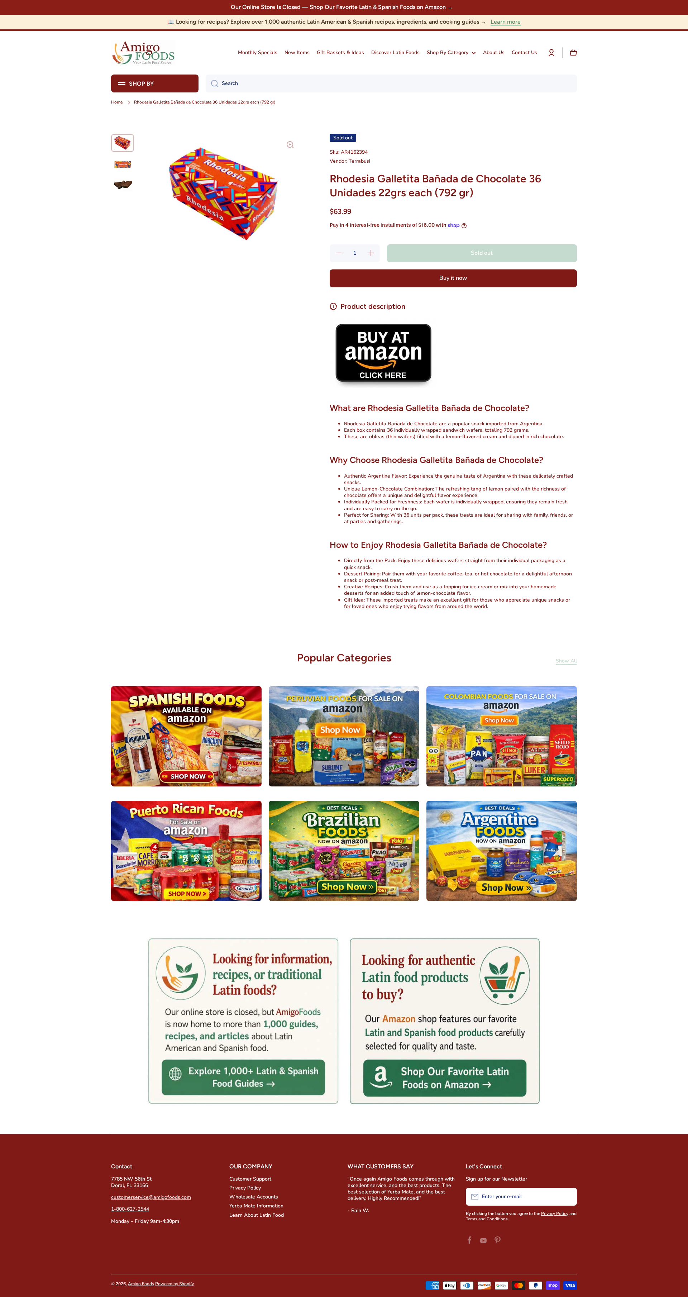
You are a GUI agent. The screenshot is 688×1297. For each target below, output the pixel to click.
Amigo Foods (141, 1284)
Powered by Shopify (174, 1284)
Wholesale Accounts (253, 1196)
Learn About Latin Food (256, 1215)
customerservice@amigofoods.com (151, 1197)
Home (117, 102)
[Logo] (143, 53)
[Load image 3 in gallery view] (122, 184)
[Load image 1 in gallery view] (122, 143)
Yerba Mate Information (256, 1205)
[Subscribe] (568, 1197)
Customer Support (250, 1179)
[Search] (212, 83)
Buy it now (453, 278)
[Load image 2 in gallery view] (122, 164)
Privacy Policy (245, 1187)
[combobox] (391, 83)
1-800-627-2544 (130, 1209)
